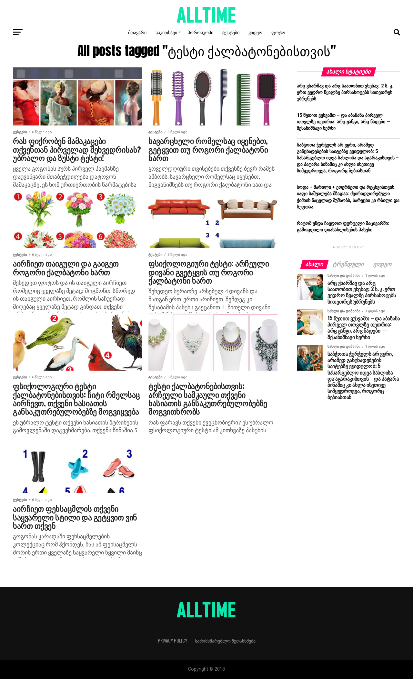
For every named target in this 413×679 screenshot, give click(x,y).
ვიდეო (255, 32)
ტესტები (230, 32)
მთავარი (137, 32)
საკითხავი (166, 32)
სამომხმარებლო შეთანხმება (225, 640)
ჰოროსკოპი (200, 32)
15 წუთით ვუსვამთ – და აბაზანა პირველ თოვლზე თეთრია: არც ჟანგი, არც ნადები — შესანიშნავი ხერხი (343, 122)
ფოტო (278, 32)
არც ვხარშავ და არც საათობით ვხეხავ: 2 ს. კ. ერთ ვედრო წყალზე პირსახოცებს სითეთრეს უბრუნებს (345, 92)
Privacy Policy (172, 640)
